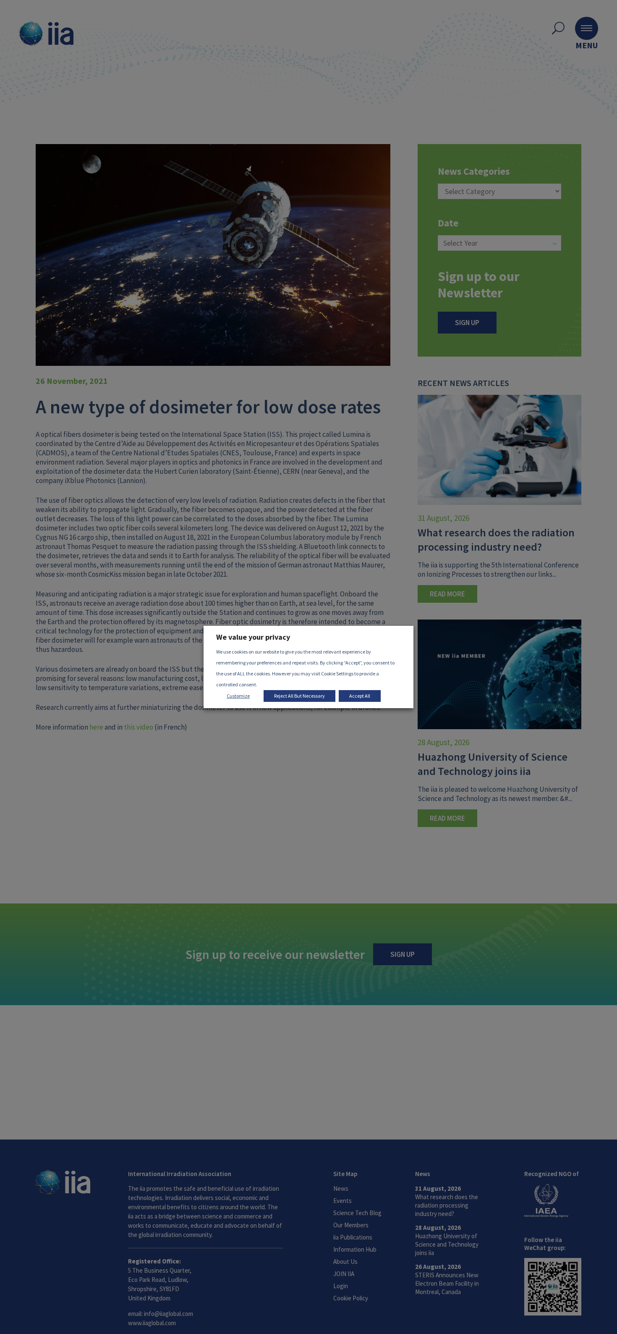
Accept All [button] (359, 696)
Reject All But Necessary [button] (299, 696)
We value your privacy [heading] (253, 637)
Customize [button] (238, 696)
